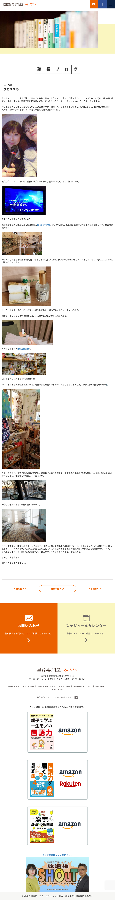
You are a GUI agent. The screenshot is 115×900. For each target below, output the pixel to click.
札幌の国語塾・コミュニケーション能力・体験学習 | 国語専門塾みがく (58, 896)
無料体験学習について (82, 686)
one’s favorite (43, 224)
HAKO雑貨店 (23, 349)
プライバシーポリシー (62, 697)
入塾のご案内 (64, 686)
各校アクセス (101, 686)
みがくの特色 (28, 686)
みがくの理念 (13, 686)
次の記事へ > (94, 588)
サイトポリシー (42, 697)
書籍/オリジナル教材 (46, 686)
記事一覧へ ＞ (57, 588)
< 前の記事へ (20, 588)
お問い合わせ (57, 689)
